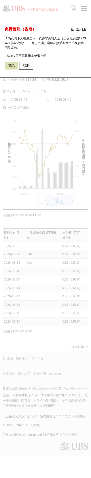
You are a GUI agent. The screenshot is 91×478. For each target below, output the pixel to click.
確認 (11, 65)
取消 (26, 65)
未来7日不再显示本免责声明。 (28, 56)
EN (84, 29)
